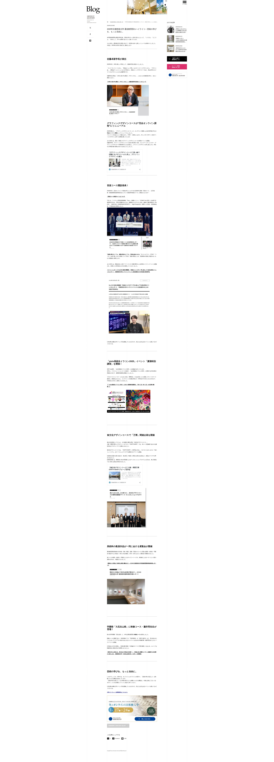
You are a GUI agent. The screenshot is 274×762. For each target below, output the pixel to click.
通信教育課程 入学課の (117, 725)
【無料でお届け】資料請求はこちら (176, 59)
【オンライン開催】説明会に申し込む (175, 66)
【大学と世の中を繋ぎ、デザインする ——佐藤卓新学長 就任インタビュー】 (126, 81)
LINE (125, 738)
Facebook (117, 738)
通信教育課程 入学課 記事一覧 (116, 21)
